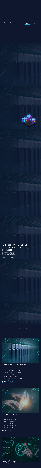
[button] (36, 23)
